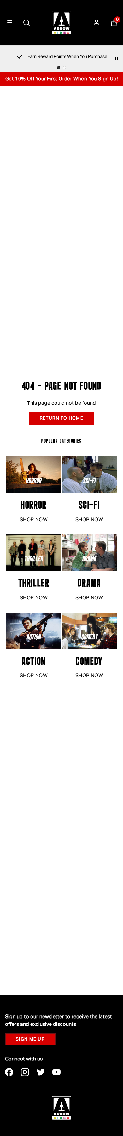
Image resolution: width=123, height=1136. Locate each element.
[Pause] (117, 59)
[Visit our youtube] (56, 1072)
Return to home (62, 418)
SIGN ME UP (30, 1039)
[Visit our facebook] (9, 1072)
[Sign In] (96, 22)
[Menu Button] (9, 22)
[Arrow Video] (61, 22)
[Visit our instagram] (25, 1072)
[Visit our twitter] (41, 1072)
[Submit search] (26, 22)
